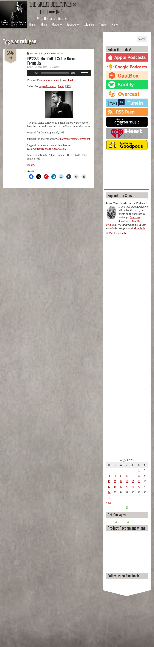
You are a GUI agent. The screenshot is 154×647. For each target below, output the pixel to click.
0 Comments (54, 66)
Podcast (60, 53)
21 (133, 487)
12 (121, 481)
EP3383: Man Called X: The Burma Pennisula (51, 61)
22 (139, 487)
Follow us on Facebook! (124, 575)
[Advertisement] (126, 171)
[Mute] (78, 72)
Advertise (89, 25)
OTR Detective (50, 53)
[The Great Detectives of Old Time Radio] (13, 14)
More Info (139, 228)
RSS (68, 86)
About (44, 25)
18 (115, 487)
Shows (55, 25)
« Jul (108, 502)
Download (67, 80)
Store (115, 25)
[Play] (31, 72)
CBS (31, 53)
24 (109, 492)
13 (127, 481)
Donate (103, 25)
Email (61, 86)
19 (121, 487)
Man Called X (39, 53)
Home (32, 25)
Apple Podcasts (47, 86)
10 (109, 481)
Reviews (71, 25)
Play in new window (48, 80)
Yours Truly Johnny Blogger (38, 66)
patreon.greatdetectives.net (75, 138)
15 (139, 481)
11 (115, 481)
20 (127, 487)
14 (133, 481)
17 (109, 487)
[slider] (85, 72)
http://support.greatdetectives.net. (46, 148)
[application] (59, 73)
